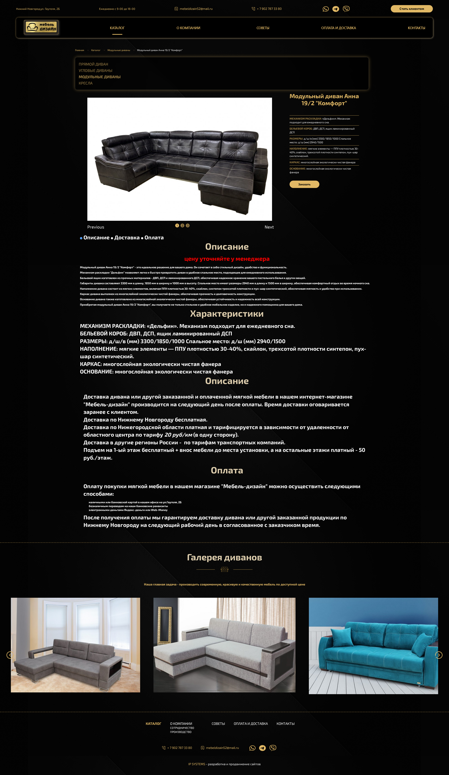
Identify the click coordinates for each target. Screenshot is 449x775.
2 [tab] (182, 225)
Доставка (127, 237)
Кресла (86, 83)
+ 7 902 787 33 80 (269, 9)
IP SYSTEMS (196, 764)
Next (268, 226)
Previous (91, 226)
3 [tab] (188, 225)
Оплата (154, 237)
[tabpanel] (180, 159)
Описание (96, 237)
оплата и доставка (338, 27)
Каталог (117, 27)
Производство (181, 731)
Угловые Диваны (95, 70)
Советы (263, 27)
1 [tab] (177, 225)
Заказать (304, 184)
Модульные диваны (100, 76)
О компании (188, 27)
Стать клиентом (412, 9)
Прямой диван (93, 64)
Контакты (416, 27)
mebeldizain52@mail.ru (196, 9)
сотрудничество (182, 727)
